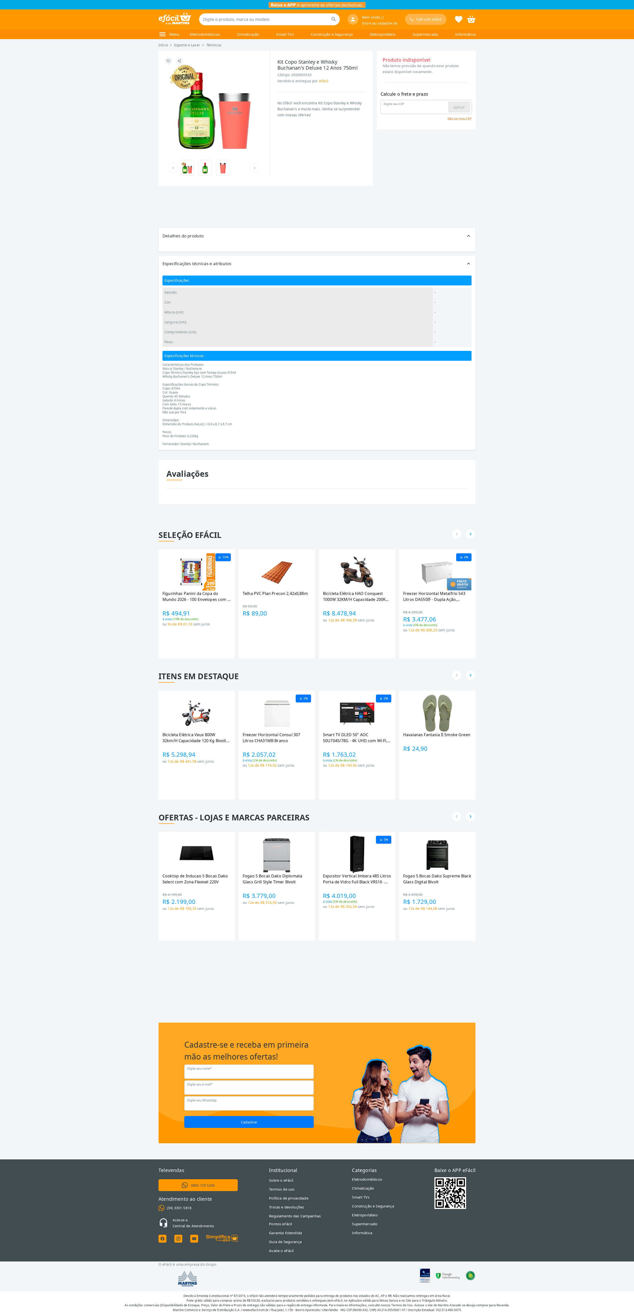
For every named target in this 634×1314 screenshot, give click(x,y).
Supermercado (425, 34)
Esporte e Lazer (187, 45)
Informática (465, 34)
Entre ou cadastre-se (379, 23)
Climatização (248, 34)
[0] (471, 19)
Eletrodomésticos (205, 34)
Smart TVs (284, 34)
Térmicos (213, 45)
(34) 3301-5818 (179, 1207)
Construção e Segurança (332, 34)
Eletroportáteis (383, 34)
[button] (317, 236)
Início (163, 45)
